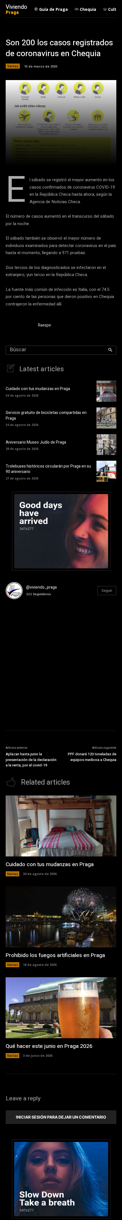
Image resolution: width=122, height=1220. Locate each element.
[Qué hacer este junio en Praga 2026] (61, 1008)
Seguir (107, 590)
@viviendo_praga (41, 587)
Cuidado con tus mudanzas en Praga (38, 389)
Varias (12, 66)
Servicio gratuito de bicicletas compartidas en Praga (46, 415)
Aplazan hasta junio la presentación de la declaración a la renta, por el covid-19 (31, 759)
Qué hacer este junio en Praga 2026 (49, 1046)
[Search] (110, 350)
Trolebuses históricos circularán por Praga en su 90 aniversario (48, 469)
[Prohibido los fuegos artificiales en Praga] (61, 917)
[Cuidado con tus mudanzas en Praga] (106, 391)
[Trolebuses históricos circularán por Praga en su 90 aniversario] (106, 471)
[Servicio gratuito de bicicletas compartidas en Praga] (106, 418)
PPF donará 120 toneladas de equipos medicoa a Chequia (92, 756)
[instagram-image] (24, 622)
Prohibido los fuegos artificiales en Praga (55, 955)
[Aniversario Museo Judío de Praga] (106, 444)
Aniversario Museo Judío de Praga (36, 442)
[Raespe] (19, 326)
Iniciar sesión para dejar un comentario (61, 1117)
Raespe (44, 325)
